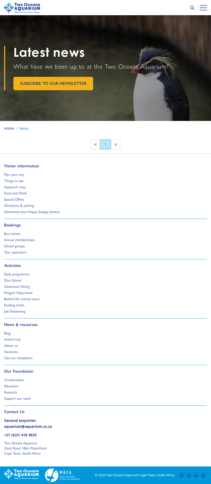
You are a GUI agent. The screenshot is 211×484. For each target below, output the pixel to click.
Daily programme (16, 274)
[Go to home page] (22, 7)
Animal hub (12, 339)
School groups (14, 246)
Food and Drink (15, 193)
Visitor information (21, 165)
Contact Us (23, 411)
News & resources (21, 324)
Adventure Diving (17, 286)
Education (11, 386)
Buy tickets (12, 233)
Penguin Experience (18, 292)
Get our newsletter (18, 358)
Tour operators (15, 252)
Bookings (12, 224)
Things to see (14, 180)
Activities (12, 265)
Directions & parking (19, 205)
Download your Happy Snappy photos (32, 211)
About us (10, 345)
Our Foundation (18, 371)
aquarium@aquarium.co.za (28, 426)
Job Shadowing (14, 311)
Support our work (17, 398)
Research (10, 392)
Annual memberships (19, 239)
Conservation (14, 380)
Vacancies (11, 351)
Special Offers (14, 199)
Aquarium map (14, 187)
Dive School (13, 280)
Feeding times (14, 305)
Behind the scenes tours (21, 299)
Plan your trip (14, 174)
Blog (9, 333)
